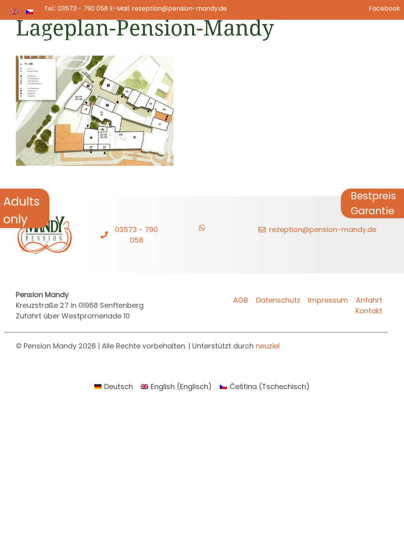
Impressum (328, 300)
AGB (240, 300)
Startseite (120, 47)
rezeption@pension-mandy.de (179, 8)
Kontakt (359, 47)
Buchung (261, 47)
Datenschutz (278, 300)
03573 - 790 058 (83, 8)
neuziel (268, 346)
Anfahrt (369, 300)
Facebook (384, 8)
